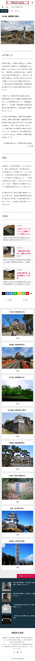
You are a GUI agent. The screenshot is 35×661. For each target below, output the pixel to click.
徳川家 (23, 323)
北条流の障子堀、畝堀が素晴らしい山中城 (23, 275)
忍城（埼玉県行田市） (17, 508)
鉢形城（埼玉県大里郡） (17, 541)
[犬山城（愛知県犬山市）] (17, 328)
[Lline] (15, 293)
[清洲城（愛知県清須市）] (17, 360)
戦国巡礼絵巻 (17, 632)
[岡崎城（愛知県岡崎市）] (17, 459)
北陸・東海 (4, 10)
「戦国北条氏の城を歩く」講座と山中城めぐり (23, 253)
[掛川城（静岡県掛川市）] (17, 393)
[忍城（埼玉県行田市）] (17, 524)
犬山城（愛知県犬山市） (17, 312)
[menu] (32, 2)
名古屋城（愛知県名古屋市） (17, 410)
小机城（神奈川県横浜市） (18, 475)
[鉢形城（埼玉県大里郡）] (17, 557)
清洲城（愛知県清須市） (17, 344)
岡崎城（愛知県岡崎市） (17, 443)
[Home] (2, 7)
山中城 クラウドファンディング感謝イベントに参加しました (24, 231)
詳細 (17, 338)
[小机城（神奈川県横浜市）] (17, 491)
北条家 (24, 487)
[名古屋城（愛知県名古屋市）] (17, 426)
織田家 (23, 356)
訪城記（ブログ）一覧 (25, 576)
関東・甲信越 (19, 487)
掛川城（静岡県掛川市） (17, 377)
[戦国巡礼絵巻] (17, 2)
